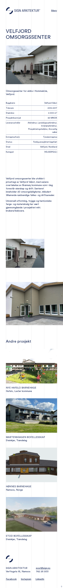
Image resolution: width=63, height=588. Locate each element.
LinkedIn (39, 579)
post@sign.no (43, 568)
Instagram (26, 579)
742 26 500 (42, 571)
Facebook (11, 579)
